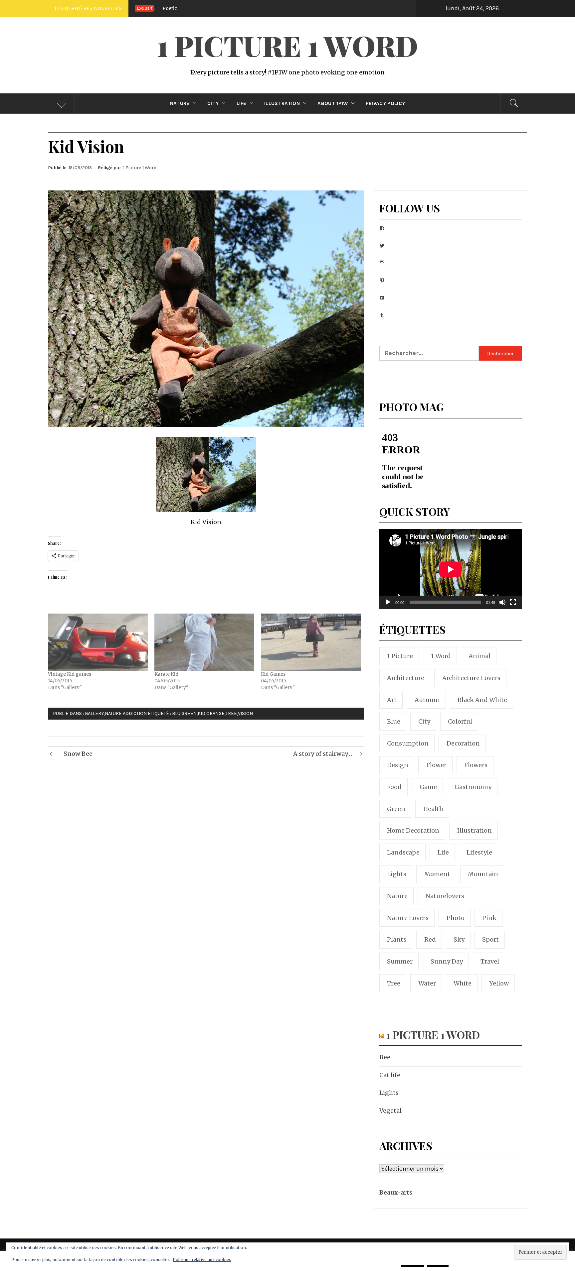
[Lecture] (388, 606)
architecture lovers (471, 678)
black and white (482, 700)
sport (490, 939)
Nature (180, 103)
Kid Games (273, 674)
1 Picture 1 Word (287, 45)
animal (479, 656)
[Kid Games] (311, 642)
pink (489, 918)
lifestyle (479, 852)
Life (242, 103)
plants (396, 939)
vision (245, 713)
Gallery (94, 713)
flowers (475, 765)
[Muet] (502, 606)
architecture (405, 678)
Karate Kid (166, 674)
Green (189, 713)
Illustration (282, 103)
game (428, 787)
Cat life (389, 1075)
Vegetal (390, 1110)
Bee (412, 8)
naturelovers (445, 896)
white (463, 983)
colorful (460, 721)
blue (393, 721)
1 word (441, 656)
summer (400, 961)
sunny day (447, 961)
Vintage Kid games (69, 674)
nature (397, 896)
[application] (450, 569)
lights (396, 874)
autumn (427, 700)
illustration (474, 830)
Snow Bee (78, 753)
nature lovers (408, 918)
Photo (456, 918)
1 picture (400, 656)
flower (436, 765)
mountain (483, 874)
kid (201, 713)
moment (437, 874)
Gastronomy (473, 787)
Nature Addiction (126, 713)
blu (176, 713)
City (213, 103)
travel (489, 961)
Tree (231, 713)
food (394, 787)
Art (392, 700)
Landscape (403, 852)
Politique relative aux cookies (202, 1259)
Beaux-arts (395, 1192)
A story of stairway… (322, 753)
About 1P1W (332, 103)
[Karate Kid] (204, 642)
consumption (408, 743)
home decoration (413, 830)
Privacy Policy (385, 103)
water (427, 983)
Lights (389, 1093)
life (443, 852)
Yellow (499, 983)
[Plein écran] (513, 606)
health (433, 809)
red (430, 939)
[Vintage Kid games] (98, 642)
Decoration (463, 743)
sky (459, 939)
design (397, 765)
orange (215, 713)
